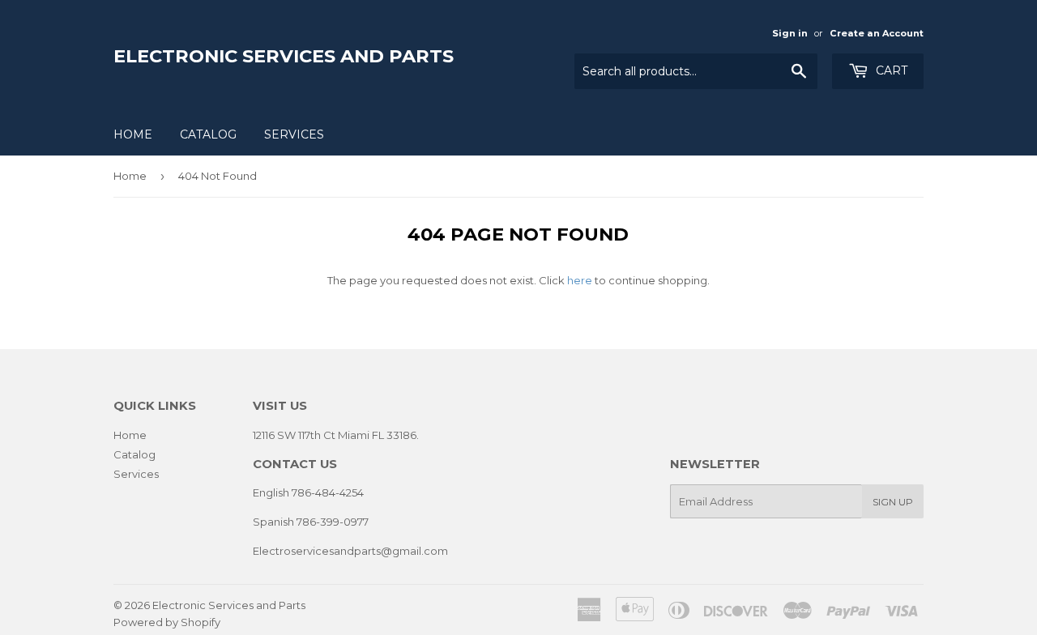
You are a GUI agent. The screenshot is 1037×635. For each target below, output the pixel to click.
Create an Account (877, 33)
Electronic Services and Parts (283, 56)
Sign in (790, 33)
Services (294, 134)
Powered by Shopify (166, 622)
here (579, 280)
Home (132, 134)
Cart (890, 70)
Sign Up (893, 502)
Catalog (208, 134)
